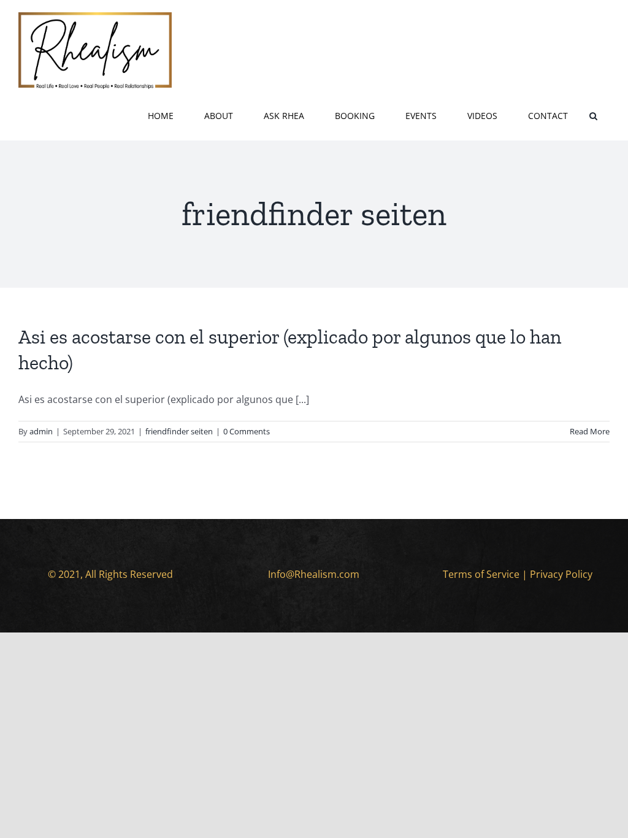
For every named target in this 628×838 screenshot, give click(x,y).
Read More (590, 431)
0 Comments (246, 431)
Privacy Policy (561, 574)
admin (41, 431)
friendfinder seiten (179, 431)
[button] (593, 114)
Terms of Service (481, 574)
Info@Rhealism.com (313, 574)
